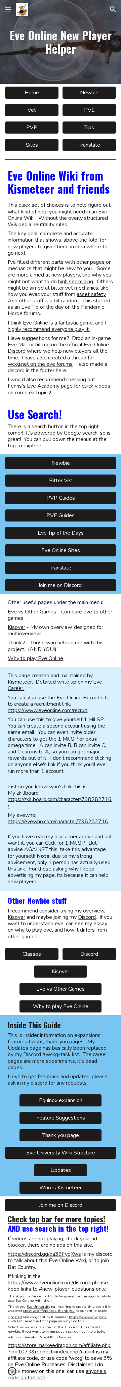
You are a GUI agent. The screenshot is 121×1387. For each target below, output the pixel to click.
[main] (60, 42)
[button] (8, 9)
